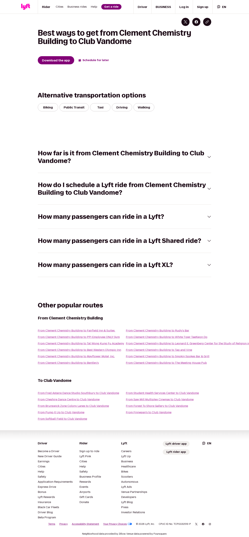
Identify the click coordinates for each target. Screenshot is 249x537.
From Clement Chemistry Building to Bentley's (68, 363)
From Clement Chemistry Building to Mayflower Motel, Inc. (76, 356)
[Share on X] (185, 22)
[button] (124, 157)
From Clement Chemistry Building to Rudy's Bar (157, 330)
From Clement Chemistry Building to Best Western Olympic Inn (79, 350)
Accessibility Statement (85, 524)
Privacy (63, 524)
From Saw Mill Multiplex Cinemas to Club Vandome (160, 399)
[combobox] (221, 7)
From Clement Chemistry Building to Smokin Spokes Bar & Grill (167, 356)
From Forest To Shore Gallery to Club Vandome (157, 406)
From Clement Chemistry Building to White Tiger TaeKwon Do (166, 337)
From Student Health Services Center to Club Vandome (162, 393)
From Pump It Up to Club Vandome (61, 412)
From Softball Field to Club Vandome (62, 419)
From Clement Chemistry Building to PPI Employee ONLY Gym (79, 337)
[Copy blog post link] (207, 22)
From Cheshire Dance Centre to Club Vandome (69, 399)
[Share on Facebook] (196, 22)
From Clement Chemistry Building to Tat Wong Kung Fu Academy (81, 343)
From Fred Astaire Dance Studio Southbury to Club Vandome (78, 393)
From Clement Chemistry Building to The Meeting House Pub (166, 363)
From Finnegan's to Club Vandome (148, 412)
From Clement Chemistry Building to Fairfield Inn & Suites (76, 330)
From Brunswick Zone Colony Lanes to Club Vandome (73, 406)
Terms (51, 524)
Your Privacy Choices (115, 524)
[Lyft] (25, 6)
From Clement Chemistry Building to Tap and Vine (159, 350)
